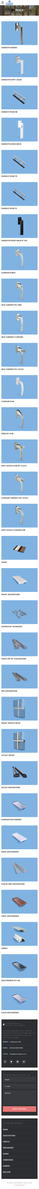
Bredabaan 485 (15, 1042)
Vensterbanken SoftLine (10, 980)
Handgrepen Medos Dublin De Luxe (14, 240)
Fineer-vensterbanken (10, 916)
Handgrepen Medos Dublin (11, 144)
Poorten (6, 1141)
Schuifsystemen (9, 1135)
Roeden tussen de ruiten (10, 723)
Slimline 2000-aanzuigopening (13, 884)
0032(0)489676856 (16, 1048)
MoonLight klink (7, 433)
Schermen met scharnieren (11, 626)
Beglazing (7, 1172)
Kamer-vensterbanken (10, 851)
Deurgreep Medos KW (9, 112)
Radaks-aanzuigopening (10, 594)
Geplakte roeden (7, 755)
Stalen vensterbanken (10, 1012)
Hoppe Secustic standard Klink (13, 530)
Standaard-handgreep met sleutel (14, 498)
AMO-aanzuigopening (9, 691)
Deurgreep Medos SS (9, 208)
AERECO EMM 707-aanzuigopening (13, 658)
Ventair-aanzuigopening (10, 787)
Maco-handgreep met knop (11, 305)
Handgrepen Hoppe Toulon (11, 79)
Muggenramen (8, 1147)
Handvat (4, 948)
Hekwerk (6, 1166)
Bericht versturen (19, 1109)
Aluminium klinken (8, 272)
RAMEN (5, 1129)
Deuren (6, 1154)
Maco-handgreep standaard (12, 337)
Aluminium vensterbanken (11, 819)
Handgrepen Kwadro (9, 47)
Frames (4, 562)
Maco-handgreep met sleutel (12, 369)
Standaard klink (7, 401)
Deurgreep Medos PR (9, 176)
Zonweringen (8, 1160)
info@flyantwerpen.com (18, 1054)
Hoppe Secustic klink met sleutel (14, 465)
